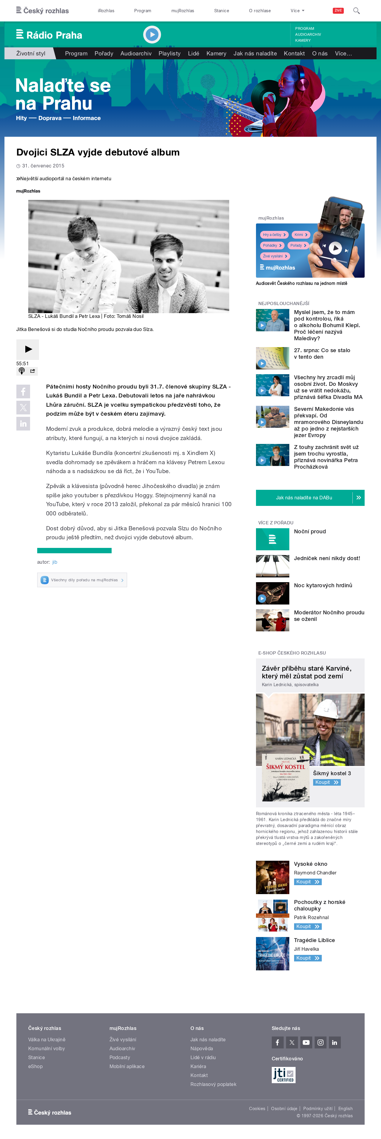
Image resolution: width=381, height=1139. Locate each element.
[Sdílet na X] (23, 407)
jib (54, 562)
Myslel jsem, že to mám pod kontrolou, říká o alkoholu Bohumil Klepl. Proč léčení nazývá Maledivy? (327, 325)
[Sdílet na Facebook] (23, 391)
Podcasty (120, 1057)
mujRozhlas (182, 10)
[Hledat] (357, 10)
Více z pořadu (276, 523)
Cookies (257, 1108)
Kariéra (198, 1066)
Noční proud (310, 531)
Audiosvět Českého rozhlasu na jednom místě (301, 283)
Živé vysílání (273, 256)
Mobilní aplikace (127, 1066)
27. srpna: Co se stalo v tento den (322, 353)
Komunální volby (46, 1048)
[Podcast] (21, 371)
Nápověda (201, 1048)
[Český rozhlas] (42, 10)
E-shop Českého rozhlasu (292, 653)
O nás (320, 53)
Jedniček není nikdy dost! (327, 558)
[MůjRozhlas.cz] (28, 192)
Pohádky (270, 245)
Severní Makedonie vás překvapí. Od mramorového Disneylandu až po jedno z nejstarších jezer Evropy (328, 422)
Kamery (303, 40)
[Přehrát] (27, 349)
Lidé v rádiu (203, 1057)
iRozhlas (106, 10)
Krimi (299, 235)
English (345, 1108)
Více (343, 53)
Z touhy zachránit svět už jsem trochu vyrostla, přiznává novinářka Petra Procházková (326, 457)
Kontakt (294, 53)
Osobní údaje (284, 1108)
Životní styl (31, 53)
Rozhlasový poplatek (213, 1084)
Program (142, 10)
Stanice (221, 10)
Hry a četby (272, 235)
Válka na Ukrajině (46, 1039)
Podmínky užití (317, 1108)
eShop (35, 1066)
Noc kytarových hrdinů (323, 585)
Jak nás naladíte (255, 53)
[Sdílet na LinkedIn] (23, 424)
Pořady (104, 53)
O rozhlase (260, 10)
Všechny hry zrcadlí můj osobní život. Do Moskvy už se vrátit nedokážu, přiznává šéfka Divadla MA (328, 387)
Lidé (193, 53)
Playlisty (170, 53)
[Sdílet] (32, 371)
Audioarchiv (308, 34)
